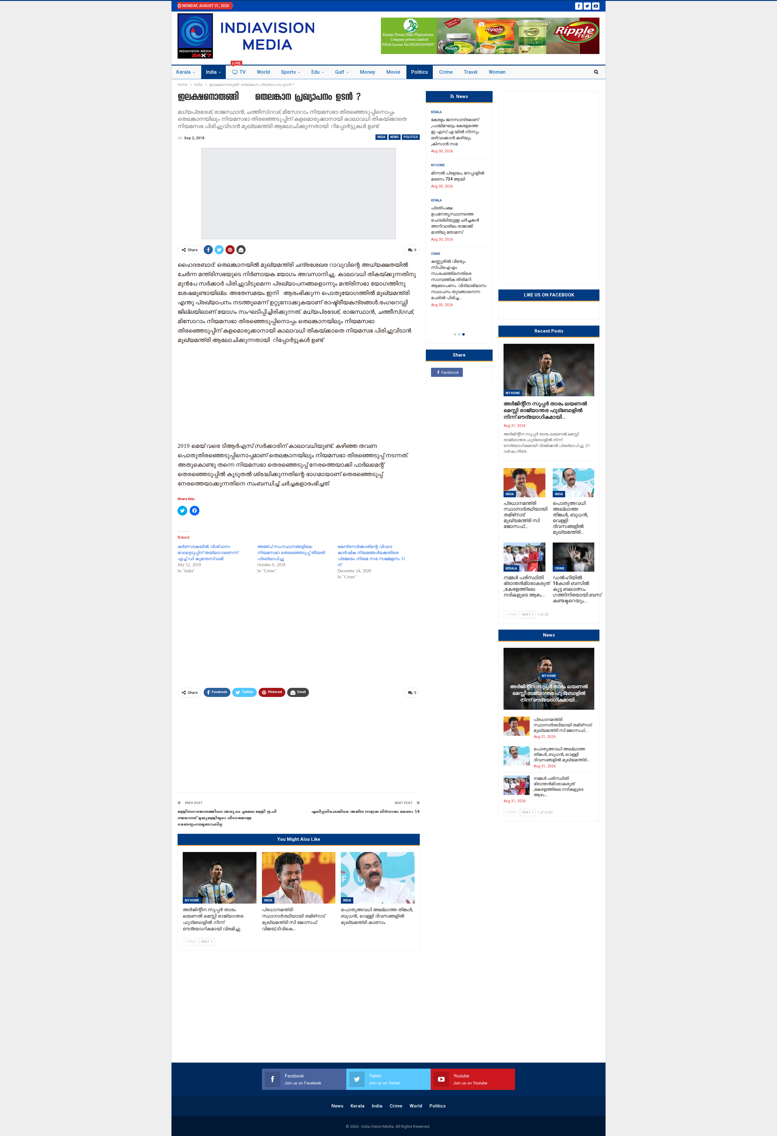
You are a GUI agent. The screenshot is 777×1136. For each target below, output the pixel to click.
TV (239, 70)
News (394, 137)
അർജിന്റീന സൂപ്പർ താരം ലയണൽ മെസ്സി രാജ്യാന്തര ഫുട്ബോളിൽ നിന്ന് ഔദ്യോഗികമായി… (545, 410)
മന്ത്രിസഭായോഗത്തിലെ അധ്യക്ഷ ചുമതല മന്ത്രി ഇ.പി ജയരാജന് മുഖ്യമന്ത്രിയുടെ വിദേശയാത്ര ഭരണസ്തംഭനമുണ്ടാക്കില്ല (227, 818)
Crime (446, 72)
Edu (315, 72)
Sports (288, 72)
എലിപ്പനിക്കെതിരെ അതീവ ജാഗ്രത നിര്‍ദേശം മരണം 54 (365, 812)
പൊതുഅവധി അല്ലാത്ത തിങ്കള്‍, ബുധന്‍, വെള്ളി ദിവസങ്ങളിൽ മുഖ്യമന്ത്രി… (562, 754)
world (263, 72)
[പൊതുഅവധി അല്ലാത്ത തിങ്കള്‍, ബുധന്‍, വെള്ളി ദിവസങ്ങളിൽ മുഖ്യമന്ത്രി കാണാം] (378, 878)
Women (497, 72)
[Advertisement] (299, 392)
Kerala (183, 72)
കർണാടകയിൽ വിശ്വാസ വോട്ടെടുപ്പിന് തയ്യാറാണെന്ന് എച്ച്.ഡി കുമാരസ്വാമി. (208, 552)
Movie (393, 72)
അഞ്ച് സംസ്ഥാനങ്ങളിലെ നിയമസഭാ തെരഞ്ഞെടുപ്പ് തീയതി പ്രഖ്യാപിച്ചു (291, 552)
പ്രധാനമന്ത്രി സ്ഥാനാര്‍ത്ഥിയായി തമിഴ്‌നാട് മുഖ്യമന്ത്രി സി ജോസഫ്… (563, 725)
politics (419, 72)
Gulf (339, 72)
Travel (470, 72)
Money (367, 72)
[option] (459, 213)
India (211, 72)
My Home (192, 900)
